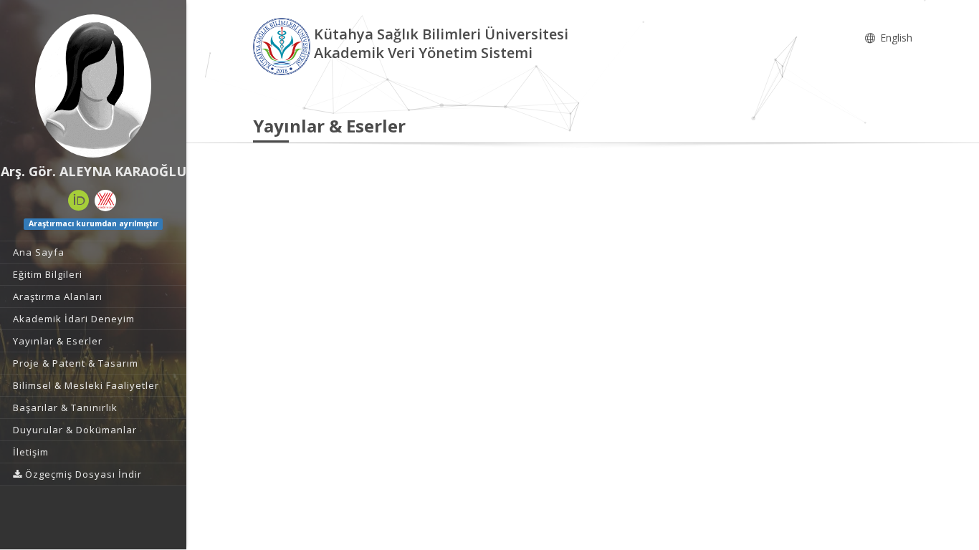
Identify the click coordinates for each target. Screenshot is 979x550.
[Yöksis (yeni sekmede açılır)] (105, 200)
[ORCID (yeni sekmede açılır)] (79, 200)
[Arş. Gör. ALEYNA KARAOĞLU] (93, 86)
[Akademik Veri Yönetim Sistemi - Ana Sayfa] (283, 45)
